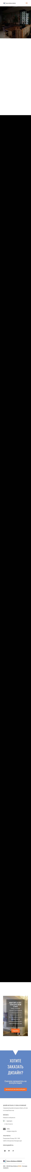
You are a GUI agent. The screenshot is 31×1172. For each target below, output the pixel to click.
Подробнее (15, 1030)
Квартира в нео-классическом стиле (15, 1004)
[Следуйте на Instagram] (5, 1151)
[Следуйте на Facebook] (13, 1151)
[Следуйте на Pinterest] (9, 1151)
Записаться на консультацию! (15, 1089)
